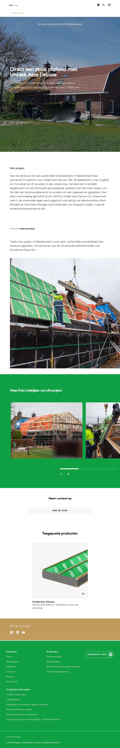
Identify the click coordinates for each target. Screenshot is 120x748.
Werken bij (11, 682)
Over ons (10, 672)
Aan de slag (60, 511)
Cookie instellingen (16, 695)
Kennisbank (12, 662)
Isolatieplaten (54, 662)
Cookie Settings (13, 737)
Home (9, 657)
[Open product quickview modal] (83, 593)
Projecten (18, 13)
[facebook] (11, 632)
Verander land (97, 654)
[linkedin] (17, 632)
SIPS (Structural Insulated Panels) (64, 667)
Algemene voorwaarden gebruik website (27, 705)
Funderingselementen (58, 672)
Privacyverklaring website (19, 710)
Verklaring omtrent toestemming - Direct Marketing (33, 720)
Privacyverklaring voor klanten (22, 715)
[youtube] (23, 632)
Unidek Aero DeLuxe (27, 228)
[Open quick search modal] (103, 5)
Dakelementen (54, 657)
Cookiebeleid (13, 700)
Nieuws (10, 677)
